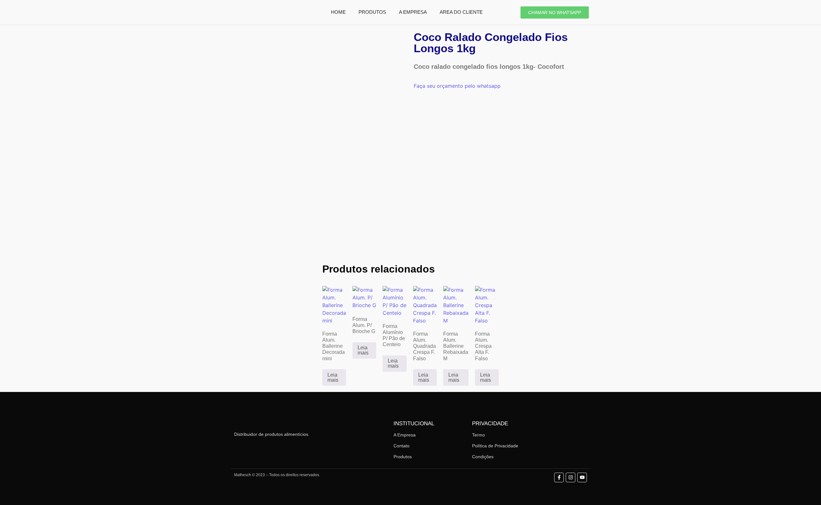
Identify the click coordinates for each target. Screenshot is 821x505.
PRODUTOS (372, 12)
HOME (338, 12)
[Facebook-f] (559, 477)
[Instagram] (570, 477)
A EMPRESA (413, 12)
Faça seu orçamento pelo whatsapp (457, 86)
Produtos (403, 456)
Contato (402, 445)
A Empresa (405, 434)
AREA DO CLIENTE (461, 12)
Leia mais (332, 377)
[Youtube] (582, 477)
